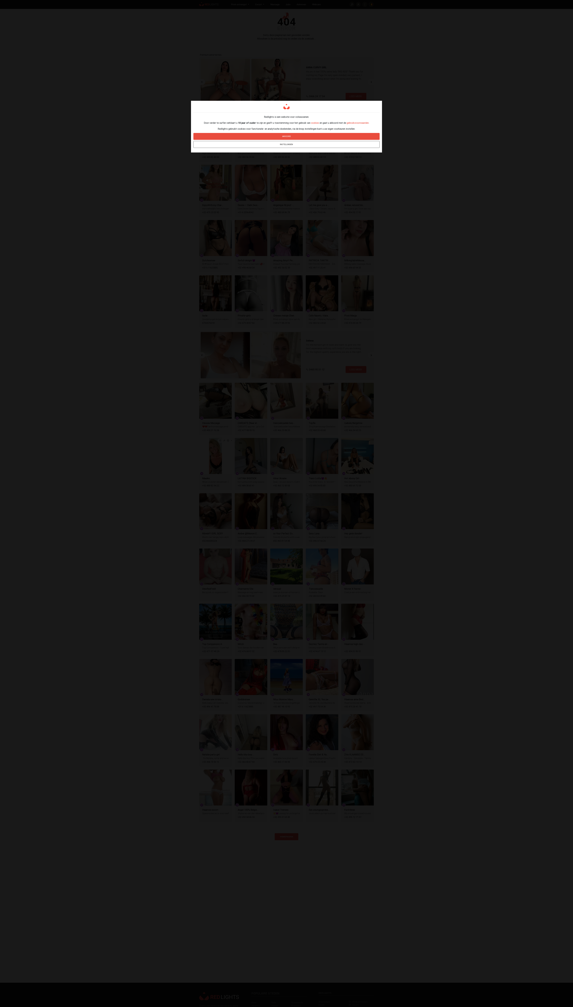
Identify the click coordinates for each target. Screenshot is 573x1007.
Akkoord (286, 136)
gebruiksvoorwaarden (358, 122)
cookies (315, 122)
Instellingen (286, 144)
